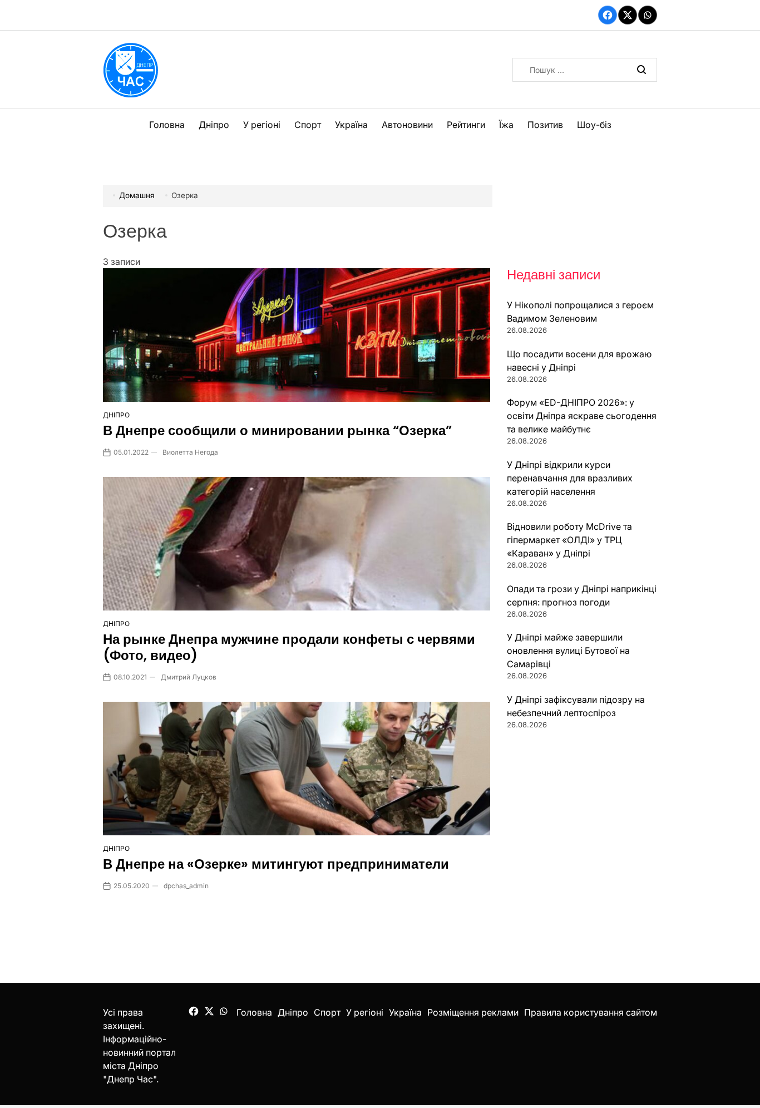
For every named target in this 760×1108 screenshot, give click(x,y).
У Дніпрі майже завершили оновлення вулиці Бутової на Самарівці (568, 650)
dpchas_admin (186, 886)
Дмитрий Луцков (188, 677)
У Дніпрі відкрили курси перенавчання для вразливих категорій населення (570, 478)
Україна (351, 124)
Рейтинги (466, 124)
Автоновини (407, 124)
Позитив (545, 124)
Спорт (307, 124)
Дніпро (214, 124)
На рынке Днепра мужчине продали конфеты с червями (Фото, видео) (289, 647)
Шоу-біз (594, 124)
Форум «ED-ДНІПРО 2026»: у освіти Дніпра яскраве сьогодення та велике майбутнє (582, 416)
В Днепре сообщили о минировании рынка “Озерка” (277, 430)
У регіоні (261, 124)
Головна (167, 124)
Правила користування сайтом (590, 1012)
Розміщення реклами (473, 1012)
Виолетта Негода (190, 452)
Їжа (506, 124)
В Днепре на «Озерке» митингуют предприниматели (276, 864)
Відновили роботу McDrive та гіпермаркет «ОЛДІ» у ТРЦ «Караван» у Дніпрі (569, 540)
